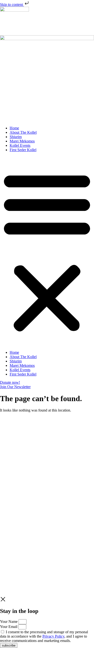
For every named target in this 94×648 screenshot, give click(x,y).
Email (5, 451)
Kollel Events (20, 145)
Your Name (9, 621)
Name (5, 446)
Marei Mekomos (22, 141)
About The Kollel (23, 132)
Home (14, 128)
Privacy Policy (53, 465)
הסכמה (5, 456)
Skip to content (12, 4)
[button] (47, 251)
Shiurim (16, 137)
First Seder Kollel (23, 150)
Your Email (9, 627)
